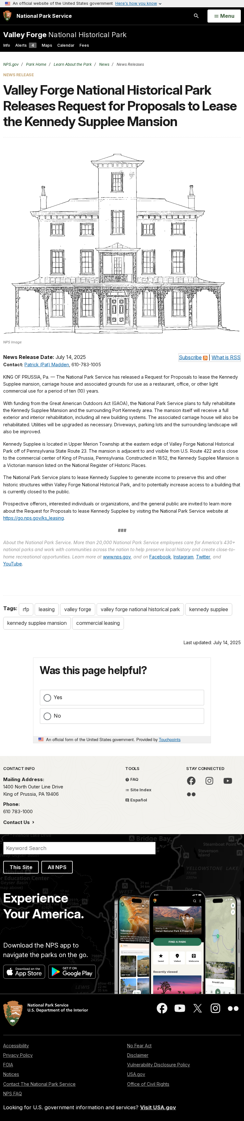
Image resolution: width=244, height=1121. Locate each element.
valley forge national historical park (140, 609)
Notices (11, 1074)
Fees (84, 45)
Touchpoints (169, 739)
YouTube (12, 563)
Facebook (160, 556)
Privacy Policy (18, 1055)
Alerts (24, 45)
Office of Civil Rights (148, 1084)
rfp (26, 609)
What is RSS (226, 357)
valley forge (77, 609)
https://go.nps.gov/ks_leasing (33, 518)
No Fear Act (139, 1045)
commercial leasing (98, 623)
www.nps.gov (117, 556)
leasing (47, 609)
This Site (21, 867)
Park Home (35, 64)
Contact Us (17, 822)
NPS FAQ (12, 1093)
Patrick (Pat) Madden (46, 364)
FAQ (134, 779)
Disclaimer (137, 1055)
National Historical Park (64, 34)
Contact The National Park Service (39, 1084)
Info (6, 45)
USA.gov (136, 1074)
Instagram (183, 556)
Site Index (140, 789)
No (57, 715)
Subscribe (190, 357)
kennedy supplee (208, 609)
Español (138, 799)
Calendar (65, 45)
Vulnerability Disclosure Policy (158, 1064)
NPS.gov (11, 64)
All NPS (57, 867)
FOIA (8, 1064)
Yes (58, 697)
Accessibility (16, 1045)
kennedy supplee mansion (37, 623)
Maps (47, 45)
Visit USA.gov (158, 1107)
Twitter (203, 556)
